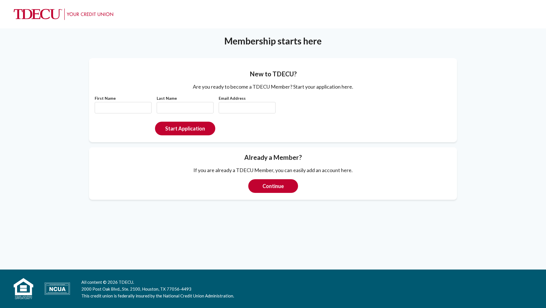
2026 (112, 282)
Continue (273, 186)
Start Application (185, 128)
